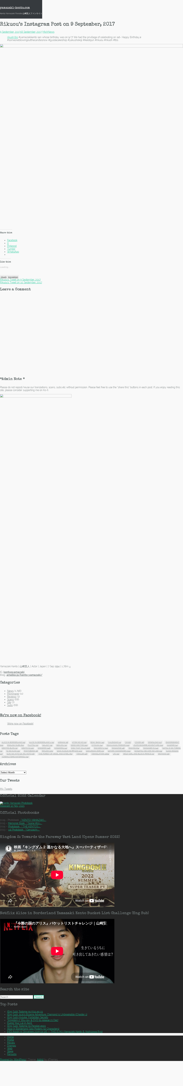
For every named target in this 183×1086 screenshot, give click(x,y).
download (155, 742)
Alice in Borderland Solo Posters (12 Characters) (33, 1028)
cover (139, 742)
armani (63, 742)
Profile (10, 1039)
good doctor (79, 745)
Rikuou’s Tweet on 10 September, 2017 (21, 282)
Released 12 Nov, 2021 (12, 805)
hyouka (97, 745)
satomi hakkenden (119, 751)
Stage (10, 1051)
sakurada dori (95, 751)
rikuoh (4, 277)
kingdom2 (60, 748)
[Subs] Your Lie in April (19, 1023)
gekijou (61, 745)
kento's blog (10, 748)
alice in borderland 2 (41, 742)
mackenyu (101, 748)
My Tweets (6, 788)
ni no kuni (13, 751)
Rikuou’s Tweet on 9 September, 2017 (20, 279)
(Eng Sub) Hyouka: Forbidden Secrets (27, 1017)
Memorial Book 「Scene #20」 (25, 823)
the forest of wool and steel (55, 754)
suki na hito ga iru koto (20, 754)
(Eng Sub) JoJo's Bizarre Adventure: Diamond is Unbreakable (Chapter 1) (47, 1014)
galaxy (47, 745)
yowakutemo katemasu (15, 757)
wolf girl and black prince (138, 754)
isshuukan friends (118, 745)
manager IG (150, 748)
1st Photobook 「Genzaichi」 (24, 829)
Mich (45, 31)
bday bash (97, 742)
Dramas (11, 1045)
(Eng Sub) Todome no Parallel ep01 (26, 1025)
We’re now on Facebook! (20, 715)
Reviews (11, 696)
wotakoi (163, 754)
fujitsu (33, 745)
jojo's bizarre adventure (148, 745)
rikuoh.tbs (12, 37)
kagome (172, 745)
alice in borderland (13, 742)
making (133, 748)
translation (13, 277)
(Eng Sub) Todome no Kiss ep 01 (25, 1011)
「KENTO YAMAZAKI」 (33, 820)
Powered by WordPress (13, 1059)
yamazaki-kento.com (15, 7)
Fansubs (11, 1054)
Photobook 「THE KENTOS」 (24, 826)
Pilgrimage (13, 693)
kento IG (27, 748)
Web (9, 1048)
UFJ (116, 754)
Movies (11, 1042)
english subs (15, 745)
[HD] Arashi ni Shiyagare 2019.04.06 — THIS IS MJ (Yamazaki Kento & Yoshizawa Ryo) (55, 1031)
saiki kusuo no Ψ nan (69, 751)
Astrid (40, 1059)
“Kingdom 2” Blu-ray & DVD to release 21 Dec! (32, 1020)
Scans (10, 699)
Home (10, 1037)
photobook (31, 751)
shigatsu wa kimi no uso (148, 751)
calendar (114, 742)
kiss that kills (80, 748)
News (51, 31)
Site (9, 702)
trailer (81, 754)
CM (128, 742)
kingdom (44, 748)
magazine (118, 748)
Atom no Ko (79, 742)
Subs (10, 705)
